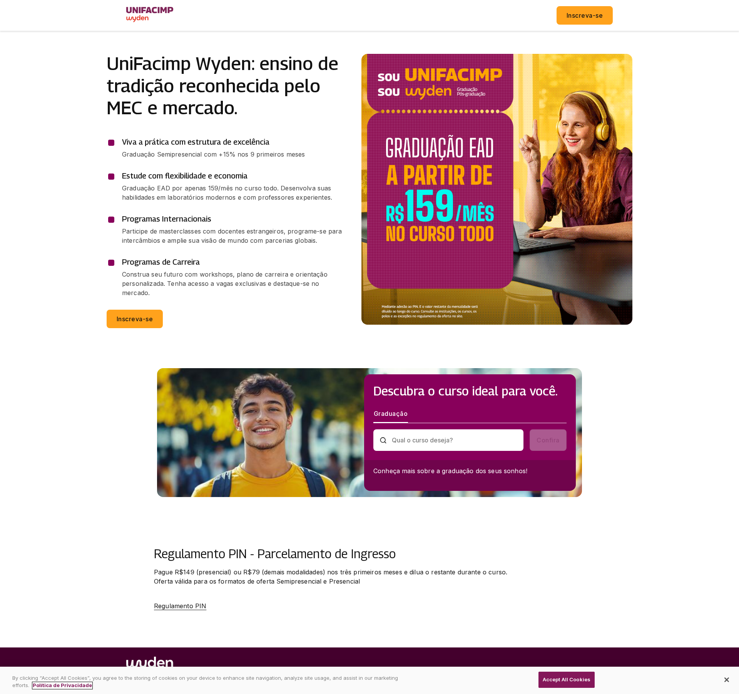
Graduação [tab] (391, 413)
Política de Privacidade (62, 685)
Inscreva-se (585, 15)
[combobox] (455, 440)
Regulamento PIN (180, 606)
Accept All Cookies (566, 679)
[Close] (726, 679)
